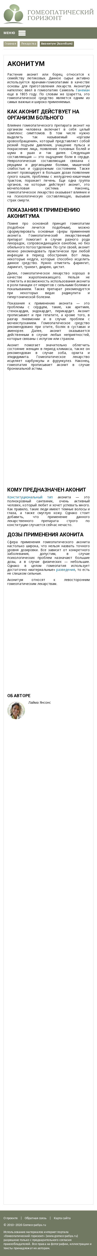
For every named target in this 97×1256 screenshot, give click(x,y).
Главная (10, 44)
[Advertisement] (48, 431)
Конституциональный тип (30, 497)
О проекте (11, 1218)
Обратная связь (36, 1218)
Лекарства (28, 44)
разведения (65, 569)
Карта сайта (62, 1218)
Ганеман (83, 90)
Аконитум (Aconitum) (57, 44)
